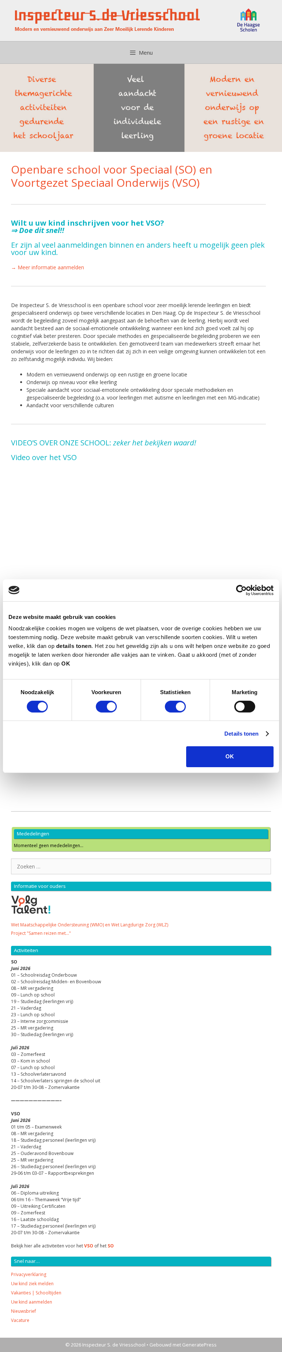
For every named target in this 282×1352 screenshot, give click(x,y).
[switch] (106, 707)
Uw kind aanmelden (31, 1302)
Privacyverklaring (28, 1274)
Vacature (20, 1320)
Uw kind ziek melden (32, 1283)
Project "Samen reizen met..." (41, 933)
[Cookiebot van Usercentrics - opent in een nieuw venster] (241, 589)
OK (229, 756)
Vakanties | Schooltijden (36, 1293)
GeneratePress (199, 1344)
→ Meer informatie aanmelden (47, 267)
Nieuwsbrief (23, 1311)
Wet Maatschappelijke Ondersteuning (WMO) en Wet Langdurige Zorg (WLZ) (89, 925)
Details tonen (241, 733)
